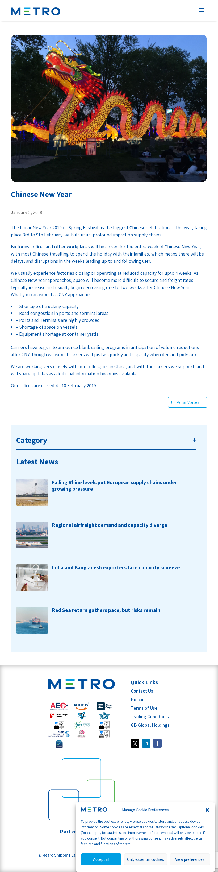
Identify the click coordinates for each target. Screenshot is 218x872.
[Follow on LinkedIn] (146, 743)
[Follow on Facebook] (135, 743)
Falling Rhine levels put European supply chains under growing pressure (114, 485)
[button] (207, 810)
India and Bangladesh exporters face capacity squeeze (116, 567)
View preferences (189, 859)
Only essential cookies (145, 859)
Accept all (101, 859)
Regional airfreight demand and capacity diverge (109, 524)
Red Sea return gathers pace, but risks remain (106, 610)
